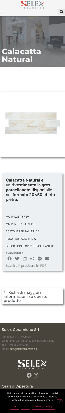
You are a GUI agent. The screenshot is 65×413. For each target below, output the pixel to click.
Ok (14, 406)
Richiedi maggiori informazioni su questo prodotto (26, 296)
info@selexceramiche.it (23, 348)
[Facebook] (29, 375)
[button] (61, 12)
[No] (59, 400)
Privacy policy (43, 406)
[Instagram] (35, 375)
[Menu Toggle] (1, 12)
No (25, 406)
